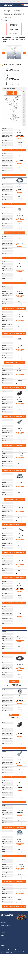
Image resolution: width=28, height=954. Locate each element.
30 (23, 117)
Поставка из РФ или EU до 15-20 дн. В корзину (14, 232)
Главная (2, 919)
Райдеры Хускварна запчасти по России (13, 11)
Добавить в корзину (14, 681)
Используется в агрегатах (20, 137)
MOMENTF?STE (19, 243)
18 (23, 102)
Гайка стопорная (20, 485)
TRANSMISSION (20, 135)
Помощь (3, 938)
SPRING (20, 538)
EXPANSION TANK (20, 867)
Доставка (10, 1)
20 (23, 106)
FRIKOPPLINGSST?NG (20, 510)
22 (23, 109)
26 (23, 116)
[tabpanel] (14, 53)
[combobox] (14, 89)
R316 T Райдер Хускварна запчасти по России (14, 13)
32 (23, 121)
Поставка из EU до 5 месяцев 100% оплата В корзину (14, 149)
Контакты (14, 1)
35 (23, 126)
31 (23, 119)
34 (23, 124)
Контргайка (20, 700)
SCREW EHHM (19, 160)
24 (23, 112)
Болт (20, 638)
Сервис (2, 935)
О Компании (3, 929)
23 (23, 111)
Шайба (19, 189)
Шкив (19, 613)
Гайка (19, 218)
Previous (3, 53)
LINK (20, 319)
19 (23, 104)
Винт (20, 268)
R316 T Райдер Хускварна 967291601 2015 (14, 14)
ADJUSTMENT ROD (19, 456)
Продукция (3, 922)
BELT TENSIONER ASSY (19, 563)
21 (23, 107)
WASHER (20, 402)
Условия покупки (5, 942)
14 (23, 95)
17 (23, 100)
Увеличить (14, 60)
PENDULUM (20, 813)
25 (23, 114)
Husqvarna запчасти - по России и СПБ (13, 10)
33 (23, 122)
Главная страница (6, 9)
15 (23, 97)
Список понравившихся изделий (17, 1)
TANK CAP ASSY (20, 892)
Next (24, 53)
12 (23, 94)
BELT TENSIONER (20, 588)
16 (23, 99)
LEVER (19, 373)
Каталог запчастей (16, 9)
